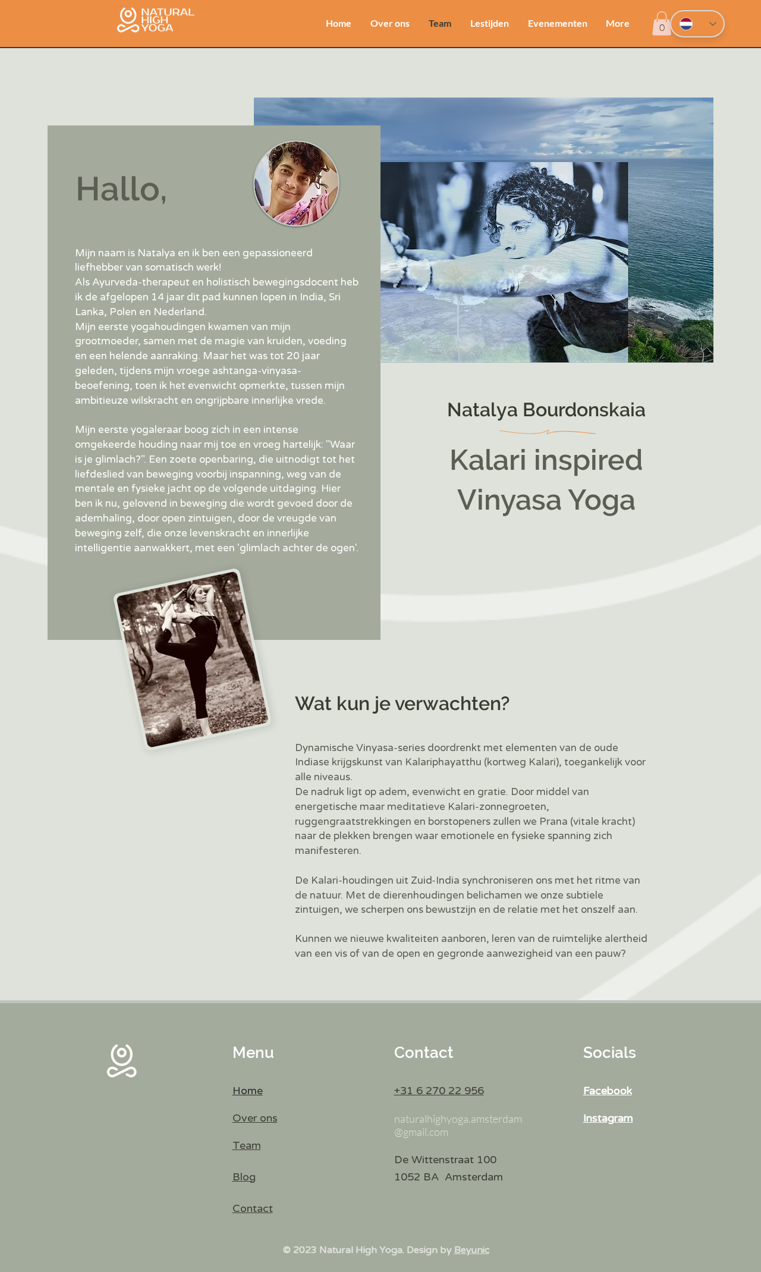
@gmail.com (421, 1131)
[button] (662, 23)
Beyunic (471, 1250)
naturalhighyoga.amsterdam (458, 1118)
